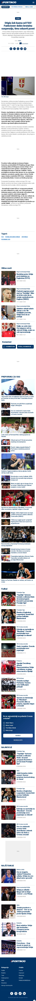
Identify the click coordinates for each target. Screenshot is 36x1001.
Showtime (4, 983)
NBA (18, 771)
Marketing (21, 975)
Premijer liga (21, 592)
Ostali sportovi (5, 978)
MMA (2, 980)
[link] (21, 48)
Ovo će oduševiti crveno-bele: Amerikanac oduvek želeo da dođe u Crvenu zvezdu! (24, 831)
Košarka (19, 923)
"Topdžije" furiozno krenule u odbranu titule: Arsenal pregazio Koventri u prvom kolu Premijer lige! (26, 599)
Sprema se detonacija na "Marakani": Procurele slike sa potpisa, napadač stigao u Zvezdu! (25, 702)
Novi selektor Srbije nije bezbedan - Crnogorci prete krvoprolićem (24, 928)
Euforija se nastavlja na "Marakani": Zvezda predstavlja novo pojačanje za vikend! (25, 632)
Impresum (21, 973)
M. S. (20, 40)
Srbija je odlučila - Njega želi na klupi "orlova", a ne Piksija (24, 892)
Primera (19, 661)
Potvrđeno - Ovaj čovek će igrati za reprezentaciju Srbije (25, 945)
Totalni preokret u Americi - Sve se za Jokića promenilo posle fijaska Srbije (24, 911)
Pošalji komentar (24, 346)
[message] (25, 48)
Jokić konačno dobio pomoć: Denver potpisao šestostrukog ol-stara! (25, 776)
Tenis (2, 975)
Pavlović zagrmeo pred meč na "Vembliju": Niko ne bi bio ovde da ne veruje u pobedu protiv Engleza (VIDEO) (25, 295)
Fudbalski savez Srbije (12, 237)
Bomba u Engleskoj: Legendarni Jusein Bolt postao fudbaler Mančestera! (25, 615)
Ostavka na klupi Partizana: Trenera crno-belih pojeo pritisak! (23, 684)
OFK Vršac (25, 237)
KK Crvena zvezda (22, 824)
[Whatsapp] (18, 48)
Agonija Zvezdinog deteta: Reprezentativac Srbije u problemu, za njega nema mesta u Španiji (25, 667)
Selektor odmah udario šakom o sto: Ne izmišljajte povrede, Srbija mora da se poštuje (25, 313)
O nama (21, 970)
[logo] (8, 2)
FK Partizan (20, 678)
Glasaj (18, 735)
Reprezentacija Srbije (23, 272)
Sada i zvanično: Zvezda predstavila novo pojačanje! (25, 648)
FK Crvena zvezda (17, 7)
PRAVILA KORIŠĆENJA (24, 980)
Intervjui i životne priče (6, 985)
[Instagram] (15, 993)
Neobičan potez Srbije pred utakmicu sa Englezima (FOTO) (25, 276)
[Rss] (24, 993)
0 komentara (10, 346)
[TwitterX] (14, 48)
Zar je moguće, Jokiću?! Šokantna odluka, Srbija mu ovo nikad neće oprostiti (25, 875)
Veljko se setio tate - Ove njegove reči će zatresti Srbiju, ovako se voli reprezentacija (26, 329)
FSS (2, 237)
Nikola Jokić (29, 7)
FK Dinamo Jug (5, 239)
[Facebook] (11, 48)
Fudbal (18, 18)
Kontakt (21, 978)
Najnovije (5, 7)
